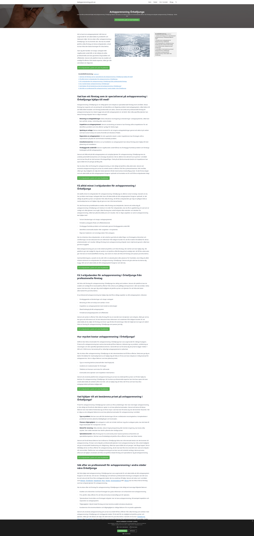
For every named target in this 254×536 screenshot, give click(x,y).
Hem (149, 2)
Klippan (82, 480)
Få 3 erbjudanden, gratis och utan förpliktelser (127, 20)
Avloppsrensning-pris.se (86, 2)
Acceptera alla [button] (122, 530)
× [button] (252, 520)
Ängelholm (89, 480)
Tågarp (126, 480)
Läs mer (140, 524)
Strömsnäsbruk (116, 480)
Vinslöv (108, 480)
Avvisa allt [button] (132, 530)
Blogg (171, 2)
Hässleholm (97, 480)
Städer (155, 2)
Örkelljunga (141, 517)
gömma (96, 74)
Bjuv (103, 480)
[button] (127, 533)
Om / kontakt (163, 2)
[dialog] (127, 528)
